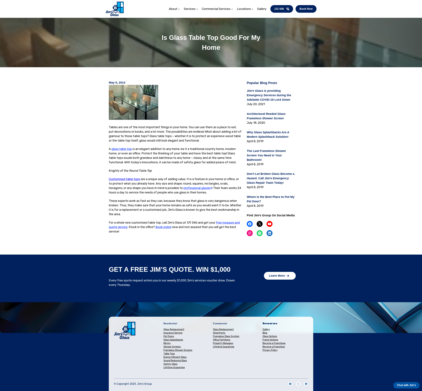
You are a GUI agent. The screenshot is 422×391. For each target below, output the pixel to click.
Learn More (277, 275)
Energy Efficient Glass (175, 357)
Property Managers (223, 343)
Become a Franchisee (274, 343)
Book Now (306, 8)
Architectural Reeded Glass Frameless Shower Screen (266, 116)
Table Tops (169, 353)
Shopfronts (219, 333)
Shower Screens (172, 346)
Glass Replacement (174, 329)
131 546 (279, 8)
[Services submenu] (197, 9)
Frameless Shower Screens (178, 350)
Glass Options (270, 336)
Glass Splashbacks (173, 339)
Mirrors (167, 343)
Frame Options (270, 339)
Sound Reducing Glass (175, 360)
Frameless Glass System (226, 336)
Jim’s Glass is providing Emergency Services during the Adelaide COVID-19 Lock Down (269, 95)
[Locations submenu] (252, 9)
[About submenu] (179, 9)
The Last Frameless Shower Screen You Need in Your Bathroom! (266, 155)
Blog (265, 333)
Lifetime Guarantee (174, 367)
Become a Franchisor (274, 346)
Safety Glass (171, 364)
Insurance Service (173, 333)
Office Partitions (221, 339)
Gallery (266, 329)
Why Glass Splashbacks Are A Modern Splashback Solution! (268, 134)
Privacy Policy (270, 350)
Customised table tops (124, 179)
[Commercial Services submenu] (232, 9)
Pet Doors (169, 336)
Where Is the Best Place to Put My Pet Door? (270, 199)
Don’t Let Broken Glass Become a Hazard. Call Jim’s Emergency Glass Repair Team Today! (270, 178)
